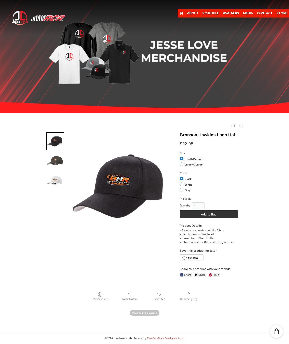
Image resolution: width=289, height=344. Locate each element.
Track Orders (130, 299)
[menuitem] (234, 126)
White (188, 184)
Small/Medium (194, 159)
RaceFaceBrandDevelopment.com (165, 338)
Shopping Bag (189, 299)
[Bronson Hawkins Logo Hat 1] (55, 161)
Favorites (159, 299)
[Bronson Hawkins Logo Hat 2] (55, 181)
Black (188, 179)
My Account (100, 299)
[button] (191, 257)
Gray (188, 190)
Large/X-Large (194, 164)
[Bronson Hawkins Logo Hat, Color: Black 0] (55, 141)
